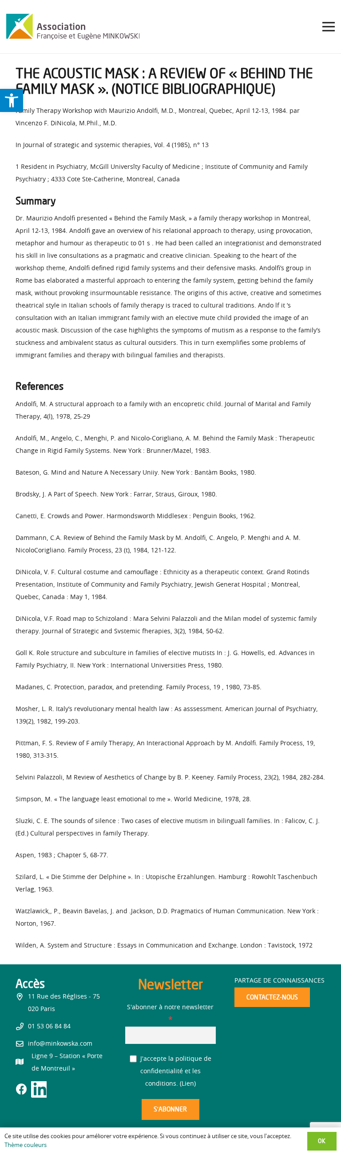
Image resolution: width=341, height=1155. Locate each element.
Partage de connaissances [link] (279, 981)
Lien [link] (188, 1084)
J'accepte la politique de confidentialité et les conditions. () (175, 1071)
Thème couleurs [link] (25, 1145)
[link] (11, 100)
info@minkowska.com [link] (60, 1044)
